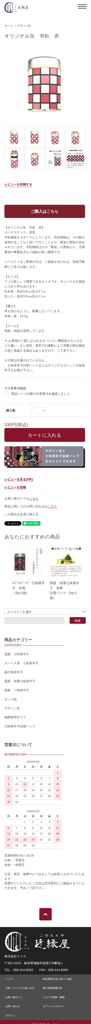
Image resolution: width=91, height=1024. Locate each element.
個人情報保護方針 (52, 988)
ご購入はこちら (45, 211)
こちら (33, 498)
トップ (9, 979)
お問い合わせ (12, 1006)
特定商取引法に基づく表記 (57, 979)
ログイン (10, 1015)
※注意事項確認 (15, 388)
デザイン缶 (24, 25)
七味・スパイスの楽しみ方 (19, 988)
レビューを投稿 (15, 487)
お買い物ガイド (13, 997)
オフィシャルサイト (54, 1006)
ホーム (9, 25)
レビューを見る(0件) (18, 479)
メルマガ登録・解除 (54, 997)
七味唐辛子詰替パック (19, 726)
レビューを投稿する (18, 184)
